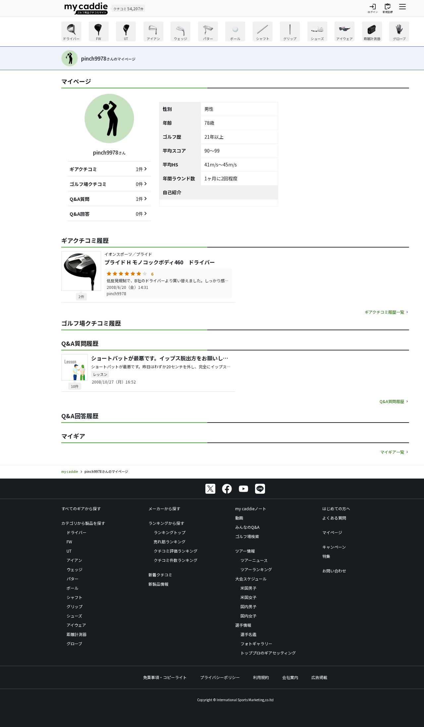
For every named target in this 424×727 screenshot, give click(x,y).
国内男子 (248, 606)
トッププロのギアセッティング (268, 653)
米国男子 (248, 588)
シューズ (74, 615)
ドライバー (76, 532)
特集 (326, 556)
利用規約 (261, 677)
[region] (235, 32)
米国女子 (248, 597)
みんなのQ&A (247, 527)
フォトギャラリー (256, 643)
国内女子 (248, 615)
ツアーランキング (256, 569)
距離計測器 (76, 634)
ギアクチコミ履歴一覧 (384, 312)
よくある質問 (334, 518)
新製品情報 (158, 584)
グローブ (74, 643)
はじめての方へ (336, 508)
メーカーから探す (164, 508)
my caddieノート (250, 508)
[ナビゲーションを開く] (402, 8)
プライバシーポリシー (220, 677)
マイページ (332, 532)
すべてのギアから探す (81, 508)
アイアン (74, 560)
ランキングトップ (170, 532)
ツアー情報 (245, 551)
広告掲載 (319, 677)
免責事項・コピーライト (165, 677)
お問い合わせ (334, 570)
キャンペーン (334, 547)
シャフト (74, 597)
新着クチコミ (160, 574)
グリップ (74, 606)
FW (69, 541)
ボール (73, 588)
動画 (239, 518)
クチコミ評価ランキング (175, 551)
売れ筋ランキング (170, 541)
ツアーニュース (254, 560)
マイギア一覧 (392, 452)
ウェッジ (74, 569)
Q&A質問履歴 (392, 401)
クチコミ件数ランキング (175, 560)
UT (69, 551)
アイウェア (76, 625)
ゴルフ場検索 (247, 536)
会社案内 (290, 677)
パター (73, 578)
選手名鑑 (248, 634)
